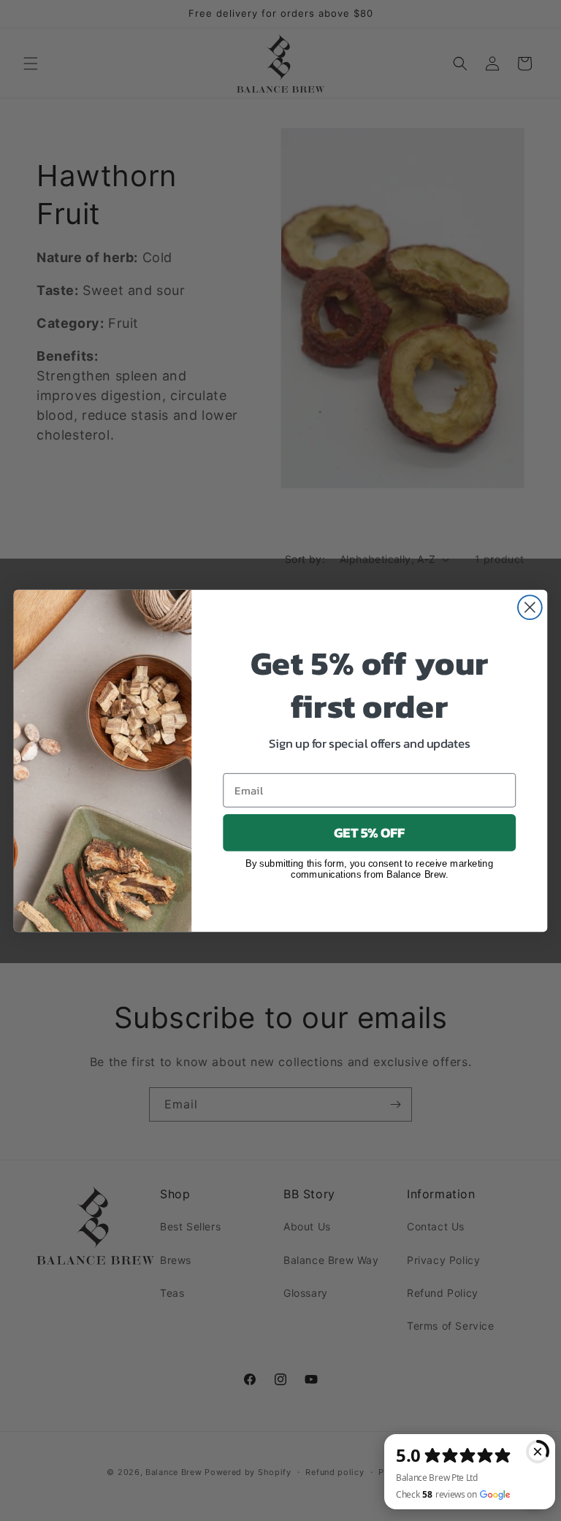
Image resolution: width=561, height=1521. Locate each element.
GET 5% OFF (369, 832)
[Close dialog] (530, 607)
